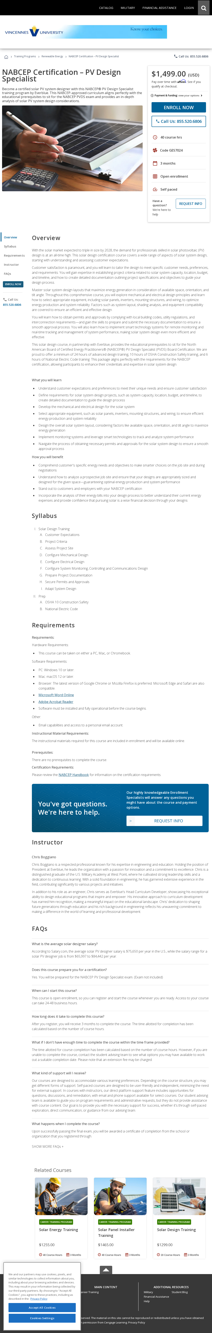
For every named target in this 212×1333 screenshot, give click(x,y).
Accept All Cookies (42, 1307)
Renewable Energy (52, 56)
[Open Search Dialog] (204, 7)
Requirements (14, 255)
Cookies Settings (42, 1318)
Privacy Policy (136, 1322)
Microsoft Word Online (56, 695)
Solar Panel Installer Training (116, 1232)
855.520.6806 (12, 305)
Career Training (89, 1292)
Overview (10, 237)
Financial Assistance (156, 1296)
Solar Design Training (176, 1229)
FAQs (7, 274)
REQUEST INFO (190, 203)
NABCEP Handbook (74, 774)
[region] (42, 1296)
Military (148, 1292)
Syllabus (10, 246)
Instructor (11, 265)
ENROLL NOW (179, 107)
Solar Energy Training (58, 1229)
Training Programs (25, 56)
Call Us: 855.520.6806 (191, 56)
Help (147, 1301)
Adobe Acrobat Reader (56, 701)
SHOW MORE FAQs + (48, 1146)
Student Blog (180, 1292)
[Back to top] (106, 1286)
